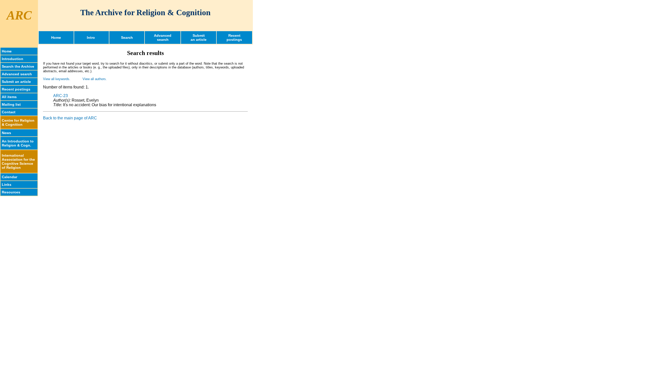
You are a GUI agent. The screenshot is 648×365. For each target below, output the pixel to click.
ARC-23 (60, 96)
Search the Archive (18, 66)
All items (9, 97)
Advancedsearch (162, 37)
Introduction (12, 59)
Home (56, 37)
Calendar (9, 177)
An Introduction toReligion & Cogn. (18, 143)
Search (127, 37)
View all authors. (95, 79)
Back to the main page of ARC (70, 118)
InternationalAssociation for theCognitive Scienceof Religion (18, 161)
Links (6, 184)
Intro (91, 37)
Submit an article (16, 82)
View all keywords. (56, 79)
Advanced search (17, 74)
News (6, 133)
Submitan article (199, 37)
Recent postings (16, 89)
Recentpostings (234, 37)
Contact (8, 112)
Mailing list (11, 104)
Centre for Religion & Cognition (18, 122)
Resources (11, 192)
